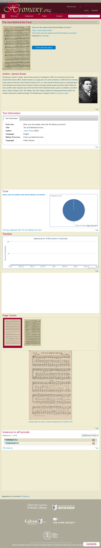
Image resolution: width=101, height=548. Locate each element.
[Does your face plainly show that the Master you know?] (24, 195)
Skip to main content (7, 1)
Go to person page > (62, 93)
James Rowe (28, 131)
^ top (96, 109)
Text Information (11, 118)
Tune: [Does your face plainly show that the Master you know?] (54, 33)
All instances (8, 448)
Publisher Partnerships (63, 545)
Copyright (20, 545)
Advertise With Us (47, 545)
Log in (86, 10)
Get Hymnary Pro (83, 545)
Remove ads (71, 7)
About (14, 545)
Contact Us (36, 545)
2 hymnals (45, 36)
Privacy (28, 545)
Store (44, 16)
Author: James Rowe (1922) (42, 30)
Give (74, 545)
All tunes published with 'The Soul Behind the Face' (22, 230)
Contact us (26, 496)
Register (95, 10)
